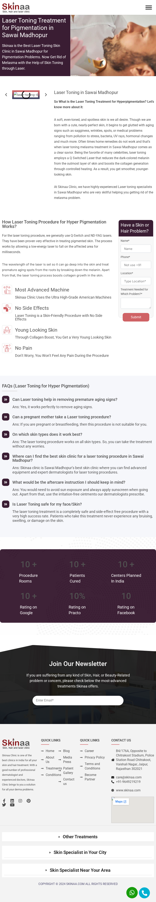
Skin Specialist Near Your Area (80, 870)
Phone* (125, 257)
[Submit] (116, 685)
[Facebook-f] (4, 801)
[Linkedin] (12, 801)
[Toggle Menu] (148, 7)
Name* (125, 240)
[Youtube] (12, 805)
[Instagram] (20, 801)
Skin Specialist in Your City (80, 852)
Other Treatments (80, 836)
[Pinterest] (28, 801)
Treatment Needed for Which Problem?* (134, 292)
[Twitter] (4, 805)
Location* (127, 273)
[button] (6, 95)
